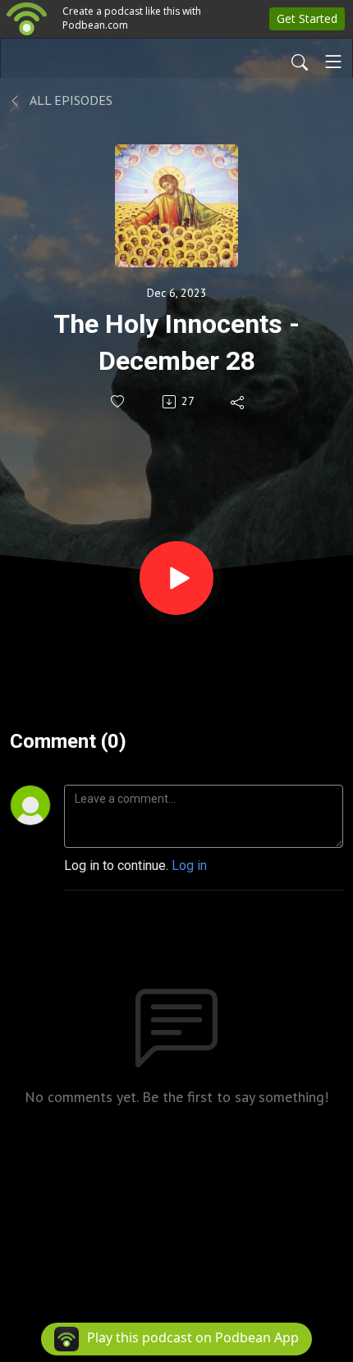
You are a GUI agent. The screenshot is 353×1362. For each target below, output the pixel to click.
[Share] (238, 402)
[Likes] (118, 401)
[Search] (299, 61)
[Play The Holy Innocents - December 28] (176, 578)
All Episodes (69, 100)
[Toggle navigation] (333, 61)
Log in (189, 865)
